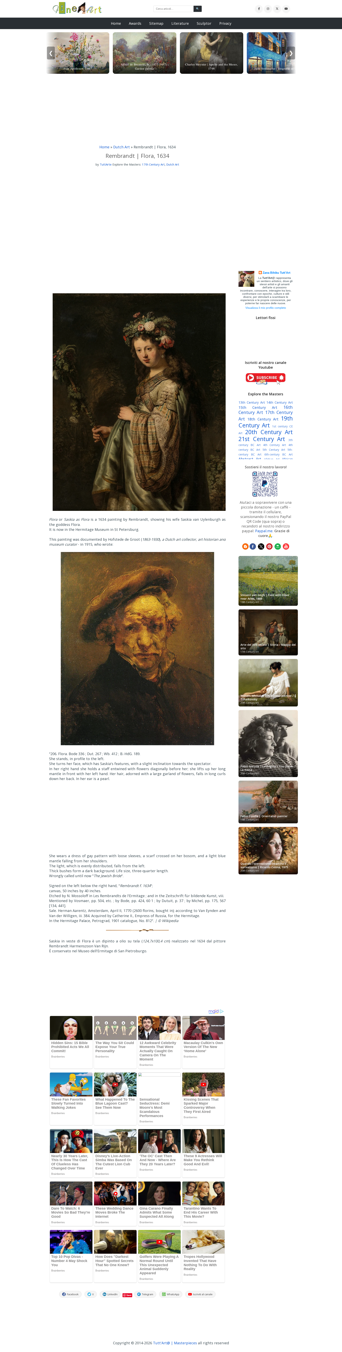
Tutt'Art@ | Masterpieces (175, 1343)
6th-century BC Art (278, 454)
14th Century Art (279, 402)
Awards (135, 23)
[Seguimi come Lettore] (245, 548)
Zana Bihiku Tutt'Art (276, 272)
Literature (180, 23)
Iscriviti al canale (203, 1294)
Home (116, 23)
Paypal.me (264, 530)
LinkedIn (112, 1294)
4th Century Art (274, 445)
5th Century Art (273, 450)
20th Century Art (269, 432)
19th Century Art (265, 421)
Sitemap (156, 23)
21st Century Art (261, 439)
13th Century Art (251, 402)
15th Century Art (257, 407)
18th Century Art (263, 419)
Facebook (73, 1294)
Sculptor (204, 23)
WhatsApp (173, 1294)
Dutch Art (121, 147)
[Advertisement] (171, 110)
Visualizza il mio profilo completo (265, 307)
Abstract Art (249, 458)
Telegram (147, 1294)
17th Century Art (153, 164)
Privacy (225, 23)
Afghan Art (272, 459)
